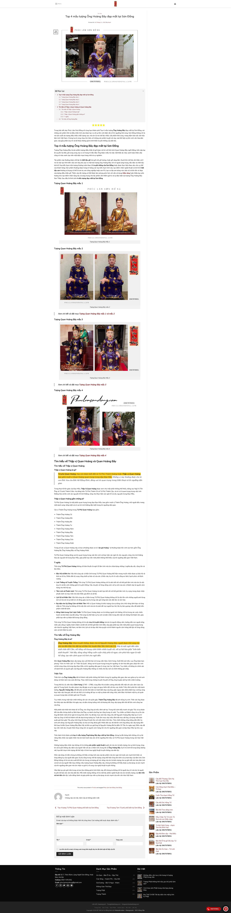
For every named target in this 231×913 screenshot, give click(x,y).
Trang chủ (97, 907)
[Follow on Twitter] (64, 885)
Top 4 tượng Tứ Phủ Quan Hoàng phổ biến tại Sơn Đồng (78, 808)
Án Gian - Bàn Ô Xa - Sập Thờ (107, 875)
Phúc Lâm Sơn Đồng (109, 787)
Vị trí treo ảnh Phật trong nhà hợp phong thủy (158, 889)
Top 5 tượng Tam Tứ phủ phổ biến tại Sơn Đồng (124, 808)
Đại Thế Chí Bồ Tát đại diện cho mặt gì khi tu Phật (158, 896)
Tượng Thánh (101, 894)
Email (88, 840)
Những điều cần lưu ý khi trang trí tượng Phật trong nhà (158, 876)
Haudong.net (102, 904)
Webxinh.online (119, 910)
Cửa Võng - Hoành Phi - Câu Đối (108, 879)
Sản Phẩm (113, 907)
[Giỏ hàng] (175, 4)
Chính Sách (121, 907)
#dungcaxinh (130, 910)
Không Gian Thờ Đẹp (103, 886)
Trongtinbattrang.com (113, 904)
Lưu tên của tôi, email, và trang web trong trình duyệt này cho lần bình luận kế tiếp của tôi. (87, 849)
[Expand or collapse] (143, 91)
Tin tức (100, 13)
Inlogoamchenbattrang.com (130, 904)
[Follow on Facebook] (57, 885)
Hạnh (109, 22)
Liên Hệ (134, 907)
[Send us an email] (68, 885)
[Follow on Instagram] (60, 885)
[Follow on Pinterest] (71, 885)
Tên (58, 840)
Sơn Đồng (119, 787)
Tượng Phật (100, 890)
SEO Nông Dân (140, 910)
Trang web (119, 840)
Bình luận (59, 824)
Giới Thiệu (105, 907)
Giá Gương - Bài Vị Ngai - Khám (107, 883)
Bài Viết (128, 907)
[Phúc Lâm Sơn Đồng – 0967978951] (115, 3)
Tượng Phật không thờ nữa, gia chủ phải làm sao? (159, 883)
